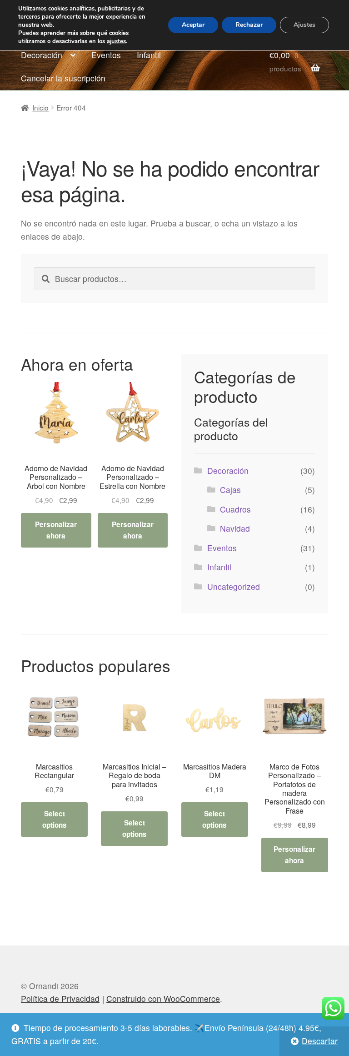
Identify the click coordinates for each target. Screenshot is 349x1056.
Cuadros (235, 509)
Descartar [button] (320, 1040)
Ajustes (304, 24)
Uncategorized (233, 586)
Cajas (230, 489)
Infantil (149, 54)
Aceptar (193, 24)
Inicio (40, 107)
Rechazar (249, 24)
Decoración (41, 54)
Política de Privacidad (60, 998)
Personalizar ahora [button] (56, 530)
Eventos (106, 54)
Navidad (235, 528)
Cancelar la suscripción (63, 78)
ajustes (116, 41)
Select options (54, 819)
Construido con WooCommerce (163, 998)
